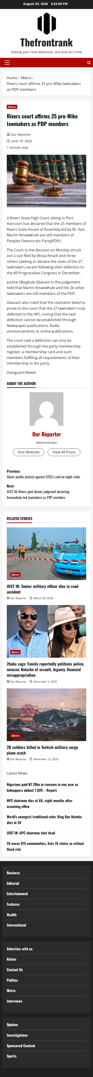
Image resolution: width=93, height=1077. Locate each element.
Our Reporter (21, 134)
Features (13, 904)
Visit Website (29, 452)
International (16, 925)
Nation (11, 959)
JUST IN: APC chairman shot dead (31, 832)
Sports (11, 1056)
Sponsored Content (21, 1045)
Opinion (12, 1024)
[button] (7, 62)
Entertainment (17, 893)
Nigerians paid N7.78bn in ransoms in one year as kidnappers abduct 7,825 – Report (42, 787)
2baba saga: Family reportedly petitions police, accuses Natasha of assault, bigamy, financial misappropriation (45, 669)
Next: (38, 491)
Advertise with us (20, 948)
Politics (12, 980)
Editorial (13, 883)
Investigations (17, 1035)
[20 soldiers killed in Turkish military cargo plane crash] (46, 714)
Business (13, 872)
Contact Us (15, 969)
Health (11, 914)
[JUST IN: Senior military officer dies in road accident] (46, 553)
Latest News (17, 773)
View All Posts (64, 452)
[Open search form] (89, 62)
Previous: (43, 474)
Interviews (14, 1001)
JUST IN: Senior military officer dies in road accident (42, 589)
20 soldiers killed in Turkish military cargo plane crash (42, 750)
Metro (12, 107)
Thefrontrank (46, 42)
